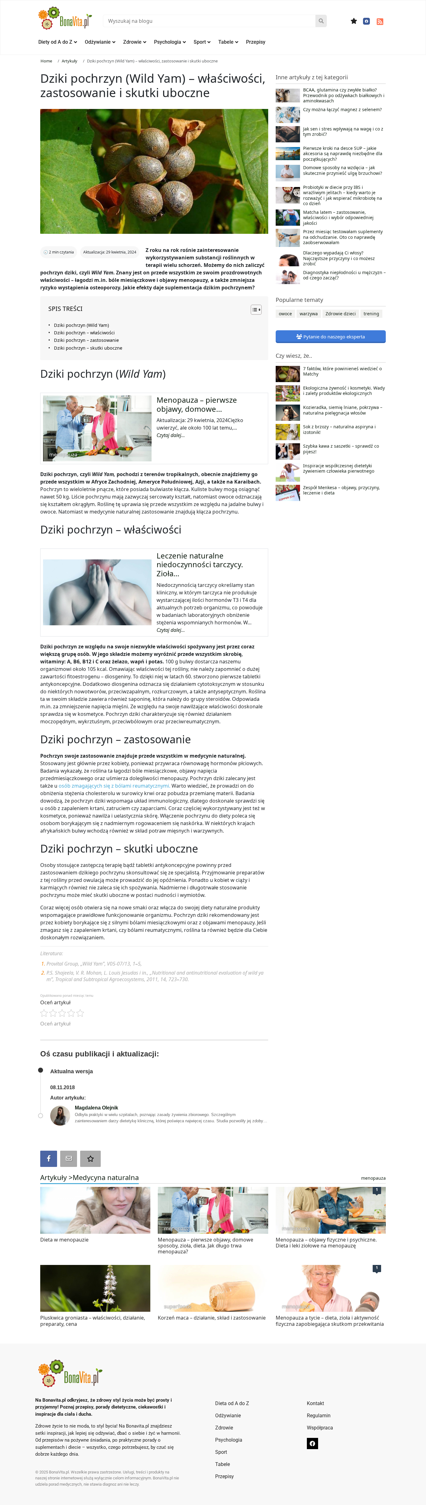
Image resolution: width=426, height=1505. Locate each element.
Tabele (226, 42)
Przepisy (255, 42)
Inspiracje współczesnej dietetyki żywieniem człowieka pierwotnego (338, 468)
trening (371, 314)
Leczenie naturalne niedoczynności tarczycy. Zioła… (200, 564)
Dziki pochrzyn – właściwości (84, 333)
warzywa (309, 314)
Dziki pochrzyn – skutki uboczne (88, 348)
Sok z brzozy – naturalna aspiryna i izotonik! (339, 429)
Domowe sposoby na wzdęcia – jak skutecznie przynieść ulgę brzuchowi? (342, 170)
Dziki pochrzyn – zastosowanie (86, 340)
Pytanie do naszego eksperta (333, 336)
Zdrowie (132, 42)
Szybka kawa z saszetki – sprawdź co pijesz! (341, 449)
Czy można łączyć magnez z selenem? (342, 109)
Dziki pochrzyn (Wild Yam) (81, 325)
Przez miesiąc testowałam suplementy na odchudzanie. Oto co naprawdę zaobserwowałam (343, 237)
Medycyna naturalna (106, 1177)
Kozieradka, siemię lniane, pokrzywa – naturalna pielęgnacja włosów (342, 410)
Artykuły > (56, 1177)
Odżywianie (98, 42)
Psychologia (167, 42)
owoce (285, 314)
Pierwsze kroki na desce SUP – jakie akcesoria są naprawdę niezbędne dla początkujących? (342, 153)
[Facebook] (366, 21)
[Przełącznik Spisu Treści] (253, 309)
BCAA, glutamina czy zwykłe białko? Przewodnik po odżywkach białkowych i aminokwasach (344, 95)
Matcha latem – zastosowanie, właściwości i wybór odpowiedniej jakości (338, 217)
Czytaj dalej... (171, 435)
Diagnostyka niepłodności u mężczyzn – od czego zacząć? (344, 275)
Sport (200, 42)
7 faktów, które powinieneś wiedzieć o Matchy (342, 371)
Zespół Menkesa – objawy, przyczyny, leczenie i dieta (341, 490)
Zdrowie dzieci (341, 314)
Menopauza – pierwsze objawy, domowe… (197, 404)
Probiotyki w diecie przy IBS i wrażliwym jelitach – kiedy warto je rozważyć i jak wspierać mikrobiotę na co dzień (342, 195)
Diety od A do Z (55, 42)
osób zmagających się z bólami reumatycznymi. (113, 785)
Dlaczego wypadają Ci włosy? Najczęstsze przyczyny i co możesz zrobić (339, 258)
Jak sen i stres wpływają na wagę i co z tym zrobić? (343, 131)
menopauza (373, 1178)
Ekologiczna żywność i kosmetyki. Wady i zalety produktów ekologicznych (344, 390)
